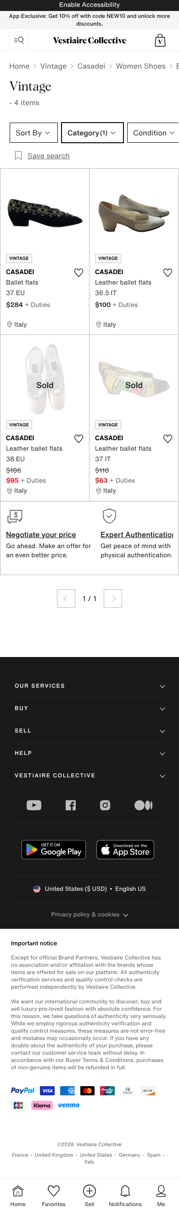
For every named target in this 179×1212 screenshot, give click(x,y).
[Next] (113, 598)
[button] (160, 40)
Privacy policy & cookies (85, 914)
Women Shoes (140, 65)
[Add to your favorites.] (78, 272)
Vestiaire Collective (55, 776)
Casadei (91, 65)
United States (96, 1155)
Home (19, 65)
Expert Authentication (138, 534)
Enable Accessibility (89, 5)
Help (23, 753)
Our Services (40, 686)
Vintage (53, 65)
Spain (154, 1155)
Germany (129, 1155)
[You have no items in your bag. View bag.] (160, 40)
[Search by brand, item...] (18, 40)
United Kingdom (54, 1155)
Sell (23, 731)
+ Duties (37, 304)
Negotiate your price (41, 534)
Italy (89, 1161)
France (20, 1155)
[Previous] (66, 598)
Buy (21, 708)
